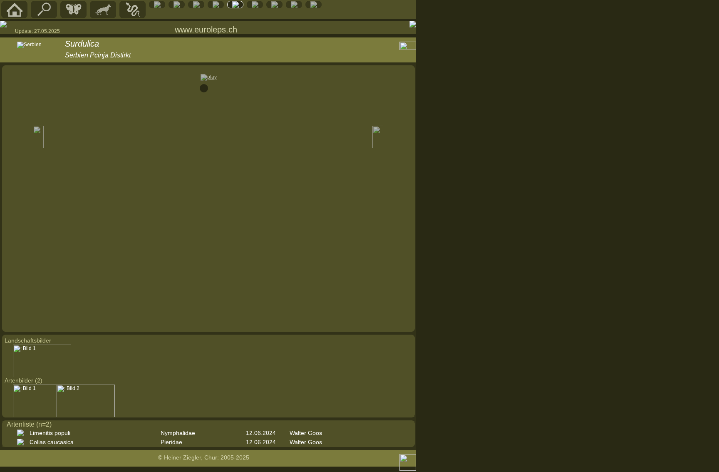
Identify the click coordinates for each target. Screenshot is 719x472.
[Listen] (255, 6)
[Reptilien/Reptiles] (132, 16)
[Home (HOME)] (14, 16)
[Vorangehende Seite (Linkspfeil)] (3, 24)
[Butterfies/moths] (73, 16)
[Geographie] (235, 6)
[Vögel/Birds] (177, 6)
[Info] (313, 6)
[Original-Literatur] (294, 6)
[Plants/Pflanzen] (216, 6)
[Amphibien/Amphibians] (157, 6)
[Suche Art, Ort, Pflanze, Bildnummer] (44, 16)
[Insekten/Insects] (196, 6)
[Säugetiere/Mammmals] (103, 16)
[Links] (274, 6)
